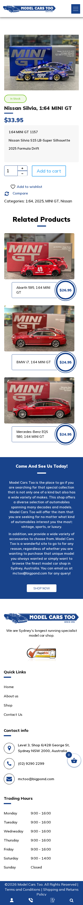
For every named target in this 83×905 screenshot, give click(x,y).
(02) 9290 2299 (31, 763)
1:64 (29, 201)
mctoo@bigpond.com (30, 573)
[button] (75, 9)
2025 (39, 201)
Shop (8, 705)
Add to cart (49, 171)
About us (11, 696)
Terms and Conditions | (24, 889)
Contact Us (13, 714)
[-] (22, 173)
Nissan (66, 201)
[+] (22, 168)
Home (9, 687)
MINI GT (52, 201)
